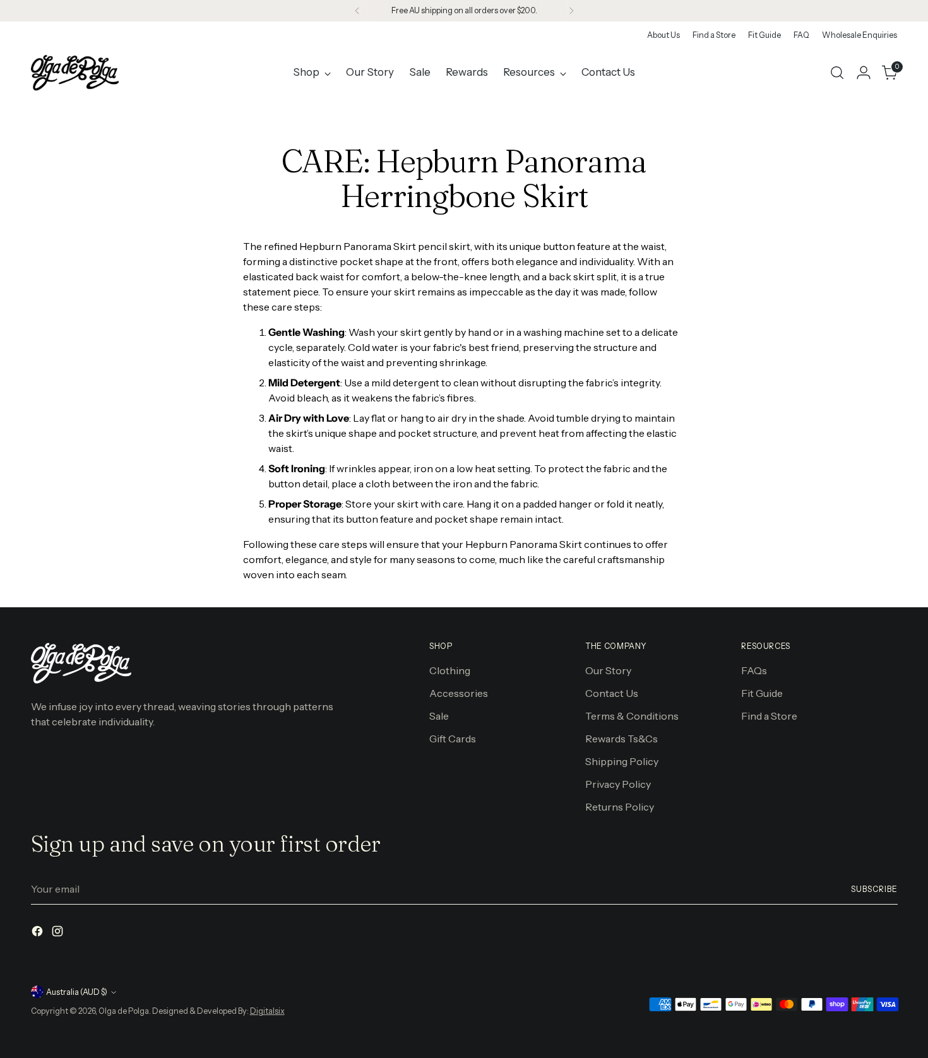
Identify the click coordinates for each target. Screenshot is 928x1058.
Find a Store (769, 716)
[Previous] (357, 10)
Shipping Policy (621, 761)
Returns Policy (619, 806)
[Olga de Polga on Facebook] (38, 933)
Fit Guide (762, 693)
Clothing (449, 670)
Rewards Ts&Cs (621, 738)
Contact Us (611, 693)
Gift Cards (452, 738)
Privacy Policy (618, 784)
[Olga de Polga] (75, 72)
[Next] (571, 10)
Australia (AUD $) (76, 992)
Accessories (458, 693)
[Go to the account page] (863, 72)
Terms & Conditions (632, 716)
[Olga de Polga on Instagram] (58, 933)
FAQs (754, 670)
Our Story (608, 670)
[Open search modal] (837, 72)
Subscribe (874, 889)
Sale (439, 716)
